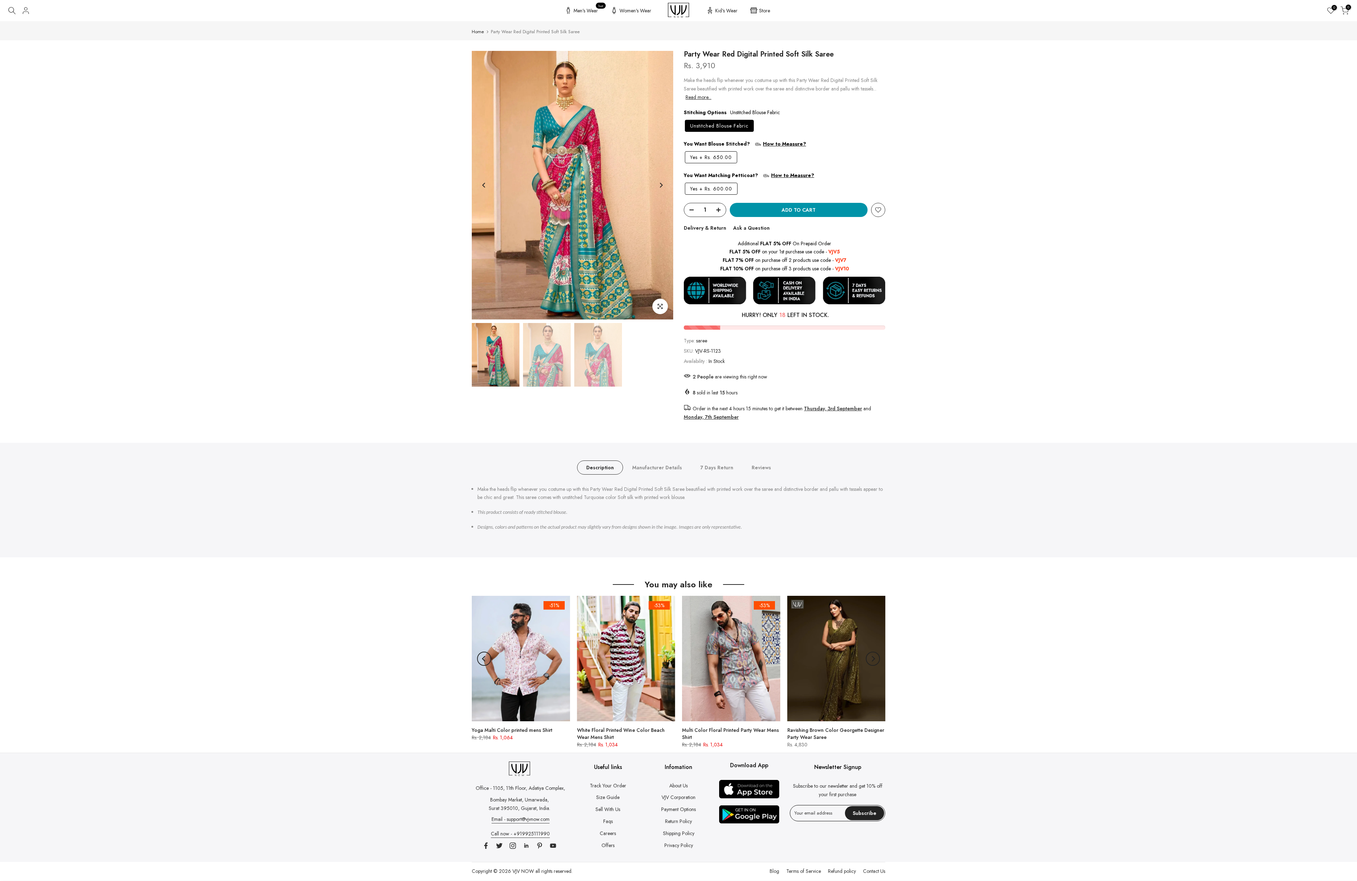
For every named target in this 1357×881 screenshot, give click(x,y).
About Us (678, 785)
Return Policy (678, 821)
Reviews (761, 467)
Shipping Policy (678, 833)
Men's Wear (589, 9)
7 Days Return (716, 467)
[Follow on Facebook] (486, 845)
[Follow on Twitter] (499, 845)
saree (701, 340)
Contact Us (874, 871)
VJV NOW (523, 871)
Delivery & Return (705, 227)
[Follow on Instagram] (513, 845)
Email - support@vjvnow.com (521, 819)
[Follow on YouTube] (553, 845)
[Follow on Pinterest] (539, 845)
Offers (608, 845)
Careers (608, 833)
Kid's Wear (726, 10)
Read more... (698, 97)
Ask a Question (751, 227)
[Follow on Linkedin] (526, 845)
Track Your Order (608, 785)
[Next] (661, 185)
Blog (774, 871)
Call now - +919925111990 (520, 833)
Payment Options (678, 809)
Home (478, 31)
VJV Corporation (678, 797)
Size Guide (607, 797)
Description (600, 467)
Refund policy (842, 871)
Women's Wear (635, 10)
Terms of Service (803, 871)
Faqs (608, 821)
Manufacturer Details (657, 467)
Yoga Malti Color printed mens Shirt (512, 730)
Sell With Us (607, 809)
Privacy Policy (678, 845)
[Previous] (484, 185)
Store (764, 10)
